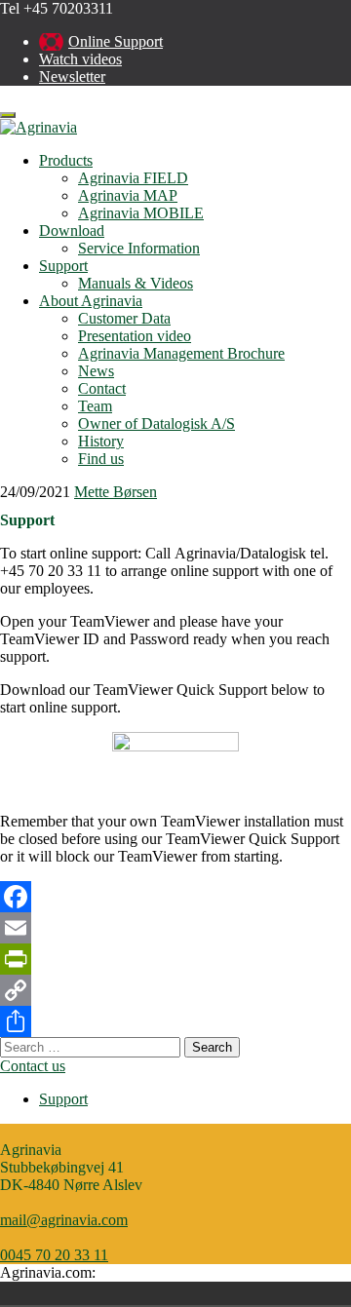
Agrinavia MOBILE (141, 213)
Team (95, 406)
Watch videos (80, 59)
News (96, 371)
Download (71, 230)
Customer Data (124, 318)
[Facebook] (175, 896)
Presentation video (134, 335)
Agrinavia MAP (127, 195)
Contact (102, 388)
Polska (48, 1293)
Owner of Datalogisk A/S (156, 423)
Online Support (115, 41)
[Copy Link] (175, 990)
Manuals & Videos (135, 283)
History (101, 441)
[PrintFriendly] (175, 959)
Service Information (139, 248)
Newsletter (72, 76)
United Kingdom (103, 1293)
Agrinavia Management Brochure (181, 353)
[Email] (175, 927)
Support (63, 265)
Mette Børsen (115, 491)
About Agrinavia (90, 300)
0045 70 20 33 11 (54, 1255)
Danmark (21, 1293)
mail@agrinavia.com (64, 1219)
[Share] (175, 1021)
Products (66, 160)
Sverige (76, 1293)
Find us (101, 458)
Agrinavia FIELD (133, 178)
